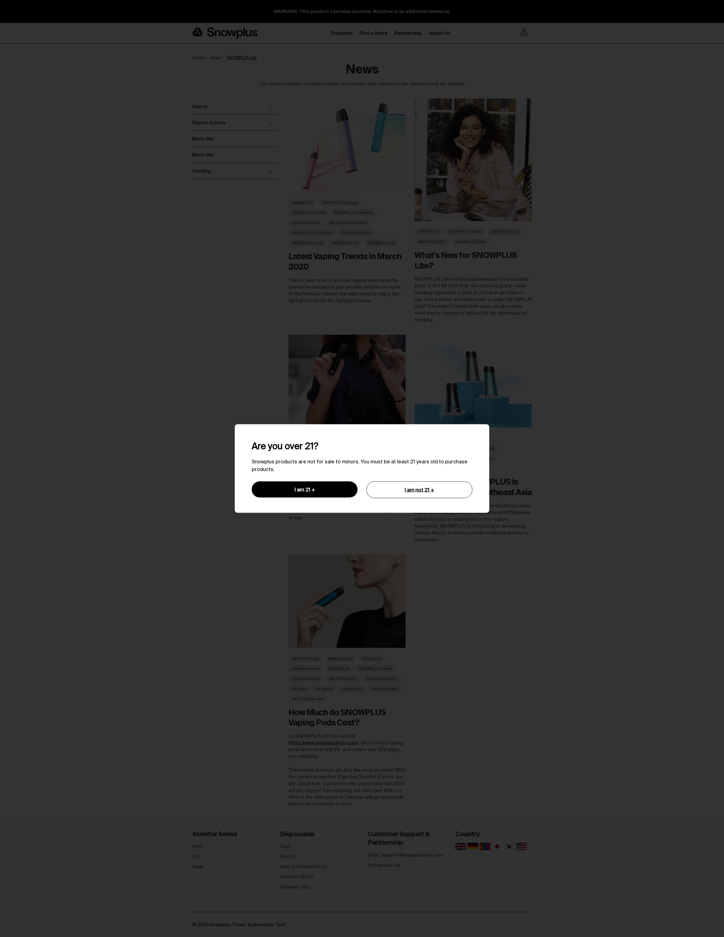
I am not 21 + (419, 490)
